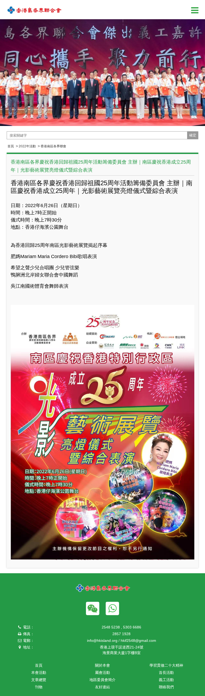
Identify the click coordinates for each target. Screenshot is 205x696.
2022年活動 (27, 146)
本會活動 (38, 672)
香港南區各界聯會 (53, 146)
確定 (192, 135)
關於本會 (102, 665)
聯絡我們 (166, 687)
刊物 (38, 687)
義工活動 (166, 680)
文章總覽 (38, 680)
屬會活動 (102, 672)
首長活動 (166, 672)
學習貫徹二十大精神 (166, 665)
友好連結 (102, 687)
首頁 (10, 146)
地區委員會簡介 (102, 680)
